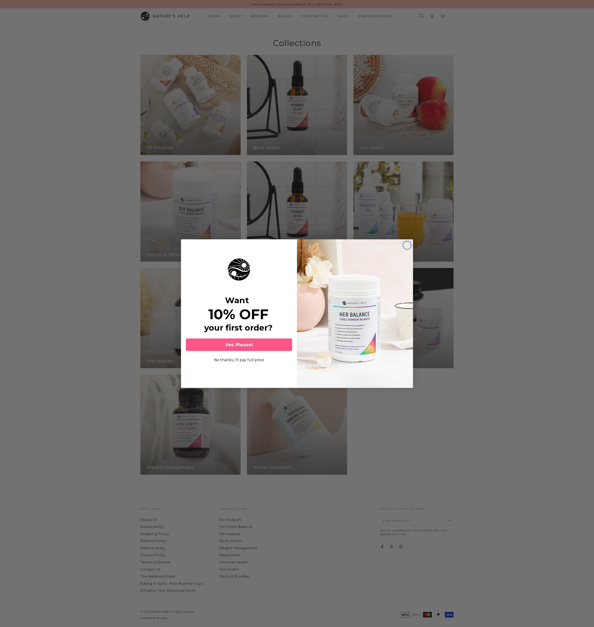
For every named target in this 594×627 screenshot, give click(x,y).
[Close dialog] (407, 245)
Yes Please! (239, 345)
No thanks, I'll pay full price (239, 360)
